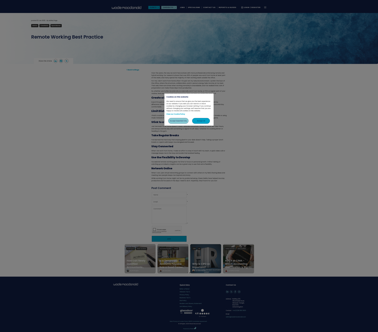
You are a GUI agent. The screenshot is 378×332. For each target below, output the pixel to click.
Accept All (201, 121)
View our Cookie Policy (175, 114)
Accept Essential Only (178, 121)
